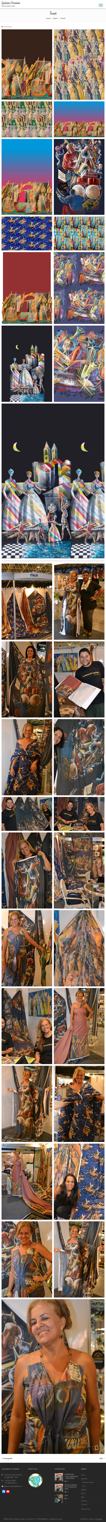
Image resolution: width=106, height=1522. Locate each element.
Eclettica (84, 1501)
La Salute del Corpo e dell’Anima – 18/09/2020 (71, 1476)
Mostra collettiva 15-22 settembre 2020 (70, 1487)
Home (83, 1475)
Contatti (84, 1504)
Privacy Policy (85, 1509)
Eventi (83, 1493)
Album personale (87, 1482)
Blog (82, 1497)
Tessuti (10, 27)
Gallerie (84, 1490)
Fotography (98, 1519)
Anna (84, 1486)
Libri (101, 1458)
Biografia (84, 1479)
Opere (5, 27)
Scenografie (7, 1458)
